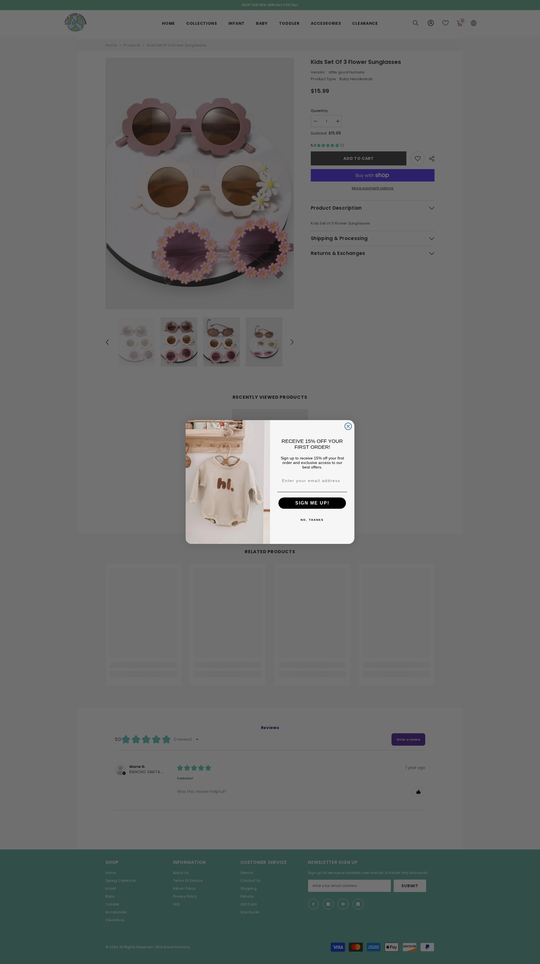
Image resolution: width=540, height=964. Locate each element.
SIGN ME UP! (312, 503)
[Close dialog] (348, 426)
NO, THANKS (312, 519)
